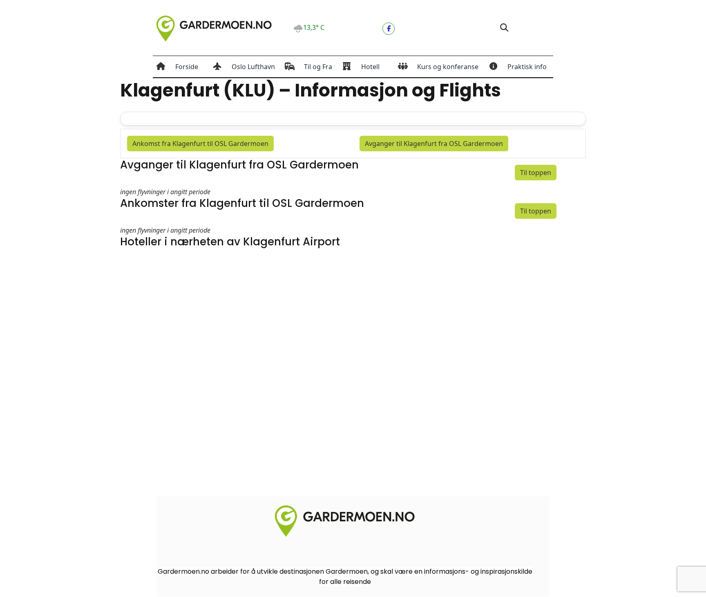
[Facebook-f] (388, 28)
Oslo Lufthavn (253, 66)
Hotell (370, 66)
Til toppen (535, 172)
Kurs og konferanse (447, 66)
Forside (186, 66)
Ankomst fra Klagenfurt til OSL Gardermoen (200, 143)
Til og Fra (318, 66)
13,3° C (313, 27)
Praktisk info (527, 66)
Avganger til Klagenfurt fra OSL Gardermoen (434, 143)
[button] (504, 28)
